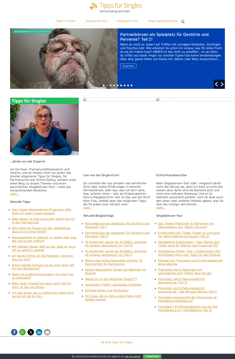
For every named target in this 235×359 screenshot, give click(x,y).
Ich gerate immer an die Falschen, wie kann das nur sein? (42, 257)
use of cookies (132, 356)
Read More (128, 65)
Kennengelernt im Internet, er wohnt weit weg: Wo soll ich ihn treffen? (44, 239)
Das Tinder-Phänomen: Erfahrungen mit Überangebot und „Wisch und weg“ (186, 225)
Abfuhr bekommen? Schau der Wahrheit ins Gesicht (115, 271)
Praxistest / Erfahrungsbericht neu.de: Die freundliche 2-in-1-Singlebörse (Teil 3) (187, 308)
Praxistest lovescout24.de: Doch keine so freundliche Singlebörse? (187, 299)
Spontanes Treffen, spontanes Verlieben (113, 284)
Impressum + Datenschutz (60, 350)
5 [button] (117, 85)
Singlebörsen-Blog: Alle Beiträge (32, 31)
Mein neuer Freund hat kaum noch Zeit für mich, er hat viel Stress (41, 285)
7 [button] (124, 85)
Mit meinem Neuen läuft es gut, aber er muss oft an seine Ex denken (43, 248)
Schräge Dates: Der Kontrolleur (107, 290)
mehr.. (87, 208)
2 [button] (107, 85)
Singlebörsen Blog (96, 21)
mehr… (14, 194)
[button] (216, 84)
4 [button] (114, 85)
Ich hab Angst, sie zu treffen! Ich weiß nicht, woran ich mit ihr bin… (43, 294)
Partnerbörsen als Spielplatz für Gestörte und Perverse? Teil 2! (117, 234)
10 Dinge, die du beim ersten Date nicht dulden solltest (113, 297)
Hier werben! (187, 350)
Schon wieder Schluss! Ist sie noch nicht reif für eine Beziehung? (43, 266)
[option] (117, 58)
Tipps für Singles (66, 21)
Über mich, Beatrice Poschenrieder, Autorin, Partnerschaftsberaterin (128, 350)
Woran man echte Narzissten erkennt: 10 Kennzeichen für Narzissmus (113, 262)
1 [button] (103, 85)
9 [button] (131, 85)
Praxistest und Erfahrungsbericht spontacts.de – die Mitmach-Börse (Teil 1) (187, 289)
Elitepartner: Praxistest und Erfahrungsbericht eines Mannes (190, 262)
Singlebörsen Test (127, 21)
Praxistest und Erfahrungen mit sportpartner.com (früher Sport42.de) (185, 271)
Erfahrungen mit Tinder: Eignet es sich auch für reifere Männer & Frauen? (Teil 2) (189, 234)
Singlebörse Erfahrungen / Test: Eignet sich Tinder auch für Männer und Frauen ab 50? (188, 243)
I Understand (152, 356)
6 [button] (121, 85)
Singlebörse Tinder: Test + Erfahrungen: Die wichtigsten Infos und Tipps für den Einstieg (189, 252)
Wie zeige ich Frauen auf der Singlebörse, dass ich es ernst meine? (41, 229)
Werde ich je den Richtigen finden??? (111, 279)
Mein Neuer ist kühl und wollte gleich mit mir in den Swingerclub (43, 220)
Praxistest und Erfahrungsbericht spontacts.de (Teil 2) (181, 280)
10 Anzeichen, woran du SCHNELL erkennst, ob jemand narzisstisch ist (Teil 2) (116, 243)
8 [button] (128, 85)
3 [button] (110, 85)
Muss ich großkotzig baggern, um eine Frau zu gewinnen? (43, 276)
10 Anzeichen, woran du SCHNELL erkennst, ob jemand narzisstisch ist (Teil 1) (116, 252)
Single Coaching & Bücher (163, 21)
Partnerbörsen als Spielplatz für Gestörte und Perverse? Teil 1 (117, 225)
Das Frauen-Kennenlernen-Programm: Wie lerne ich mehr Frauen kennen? (41, 211)
